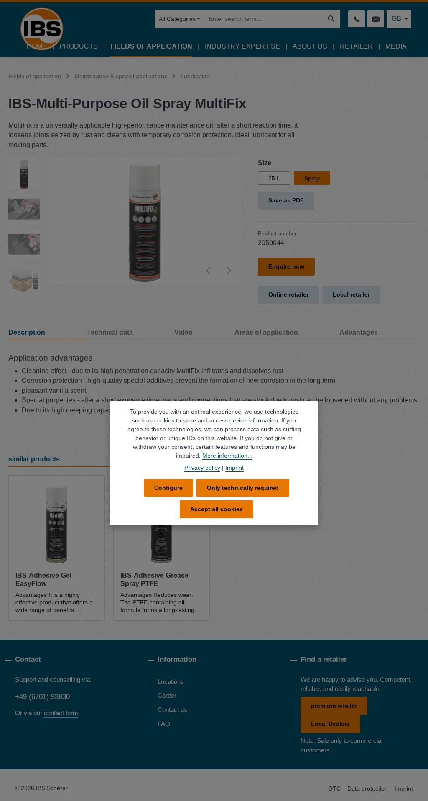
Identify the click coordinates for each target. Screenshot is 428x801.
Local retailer (351, 294)
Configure (168, 487)
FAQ (164, 724)
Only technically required (243, 487)
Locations (171, 681)
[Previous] (209, 270)
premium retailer (334, 705)
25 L (274, 178)
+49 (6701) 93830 (42, 696)
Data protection (367, 788)
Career (167, 695)
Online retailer (288, 294)
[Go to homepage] (42, 29)
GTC (334, 788)
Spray (312, 178)
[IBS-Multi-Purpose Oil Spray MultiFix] (144, 221)
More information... (227, 455)
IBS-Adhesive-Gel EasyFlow (43, 579)
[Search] (332, 19)
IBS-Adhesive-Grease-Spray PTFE (155, 579)
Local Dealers (330, 723)
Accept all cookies (216, 509)
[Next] (228, 270)
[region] (125, 227)
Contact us (172, 709)
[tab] (47, 332)
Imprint (404, 788)
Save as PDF (286, 200)
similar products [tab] (34, 459)
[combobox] (263, 19)
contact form (61, 713)
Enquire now (286, 266)
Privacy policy (202, 467)
